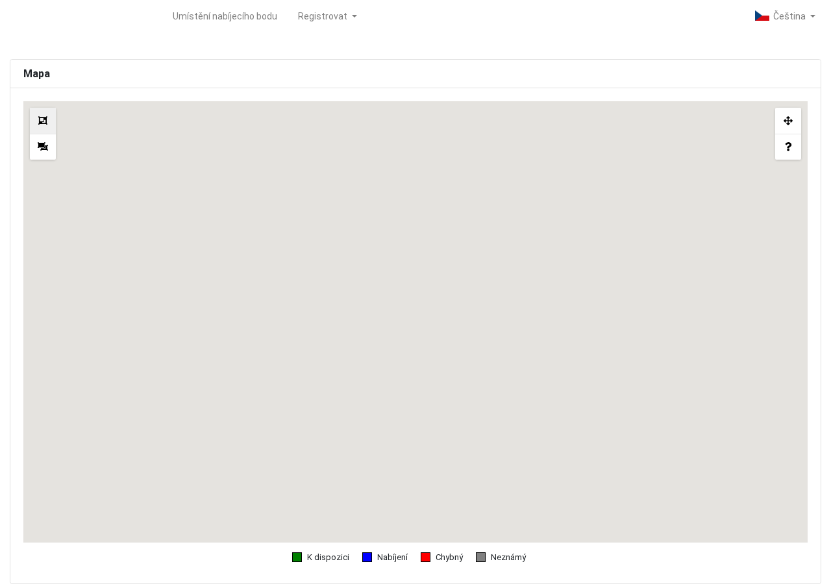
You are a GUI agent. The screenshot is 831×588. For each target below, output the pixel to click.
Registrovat (323, 16)
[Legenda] (788, 147)
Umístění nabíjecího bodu (225, 16)
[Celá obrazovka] (788, 121)
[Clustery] (43, 121)
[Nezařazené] (43, 147)
